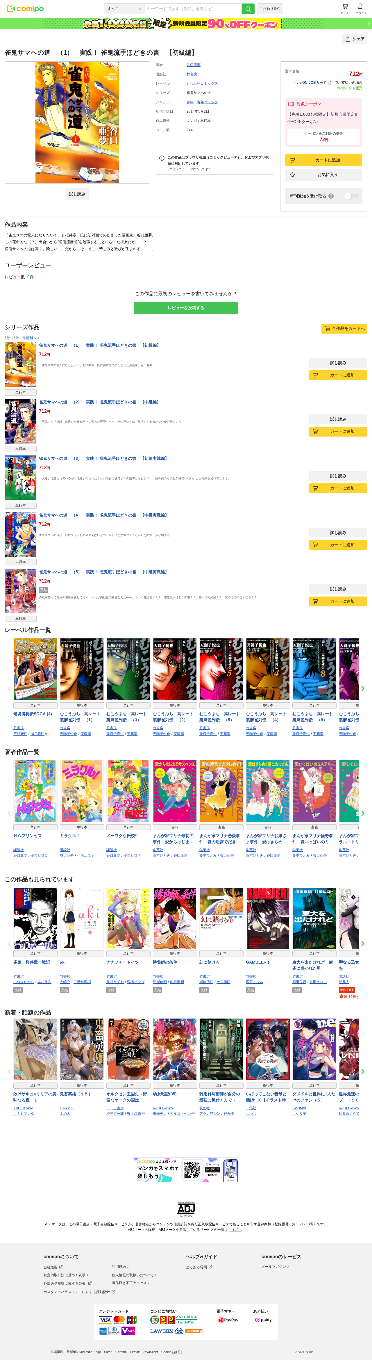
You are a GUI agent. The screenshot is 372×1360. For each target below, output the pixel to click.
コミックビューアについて (187, 169)
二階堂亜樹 (82, 982)
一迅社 (251, 1108)
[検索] (248, 8)
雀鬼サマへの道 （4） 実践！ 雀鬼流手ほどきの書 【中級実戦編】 (104, 515)
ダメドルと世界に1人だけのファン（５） (313, 1097)
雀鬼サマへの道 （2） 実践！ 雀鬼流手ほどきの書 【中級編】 (100, 402)
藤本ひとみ (161, 855)
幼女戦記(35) (165, 1094)
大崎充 (65, 982)
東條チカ (160, 1114)
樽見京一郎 (115, 1114)
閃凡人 (344, 982)
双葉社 (204, 1108)
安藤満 (86, 734)
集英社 (158, 850)
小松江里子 (85, 855)
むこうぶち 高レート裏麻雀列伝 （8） (312, 716)
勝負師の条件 (165, 962)
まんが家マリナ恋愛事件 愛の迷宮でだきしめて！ (219, 839)
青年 (190, 102)
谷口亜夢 (194, 65)
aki (63, 962)
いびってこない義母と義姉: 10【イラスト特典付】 (268, 1097)
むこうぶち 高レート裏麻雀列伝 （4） (266, 716)
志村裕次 (44, 982)
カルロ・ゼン (180, 1114)
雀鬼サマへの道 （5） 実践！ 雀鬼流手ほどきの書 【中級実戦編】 (104, 571)
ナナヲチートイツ (122, 962)
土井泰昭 (223, 982)
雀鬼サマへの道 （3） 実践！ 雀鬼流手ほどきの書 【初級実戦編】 (104, 458)
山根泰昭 (177, 982)
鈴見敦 (344, 1114)
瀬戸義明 (37, 734)
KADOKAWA (23, 1108)
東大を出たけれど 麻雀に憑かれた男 (312, 965)
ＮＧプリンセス (27, 835)
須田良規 (299, 982)
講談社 (18, 850)
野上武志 (134, 1114)
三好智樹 (20, 734)
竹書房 (192, 74)
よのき (65, 1114)
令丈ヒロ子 (132, 855)
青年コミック (207, 102)
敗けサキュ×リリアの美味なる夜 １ (34, 1097)
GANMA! (67, 1108)
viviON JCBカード (311, 83)
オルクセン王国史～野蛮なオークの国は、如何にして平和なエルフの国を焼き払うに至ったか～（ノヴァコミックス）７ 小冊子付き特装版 (127, 1097)
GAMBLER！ (258, 962)
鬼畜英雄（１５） (76, 1094)
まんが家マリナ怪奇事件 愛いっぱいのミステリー (312, 839)
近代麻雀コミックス (202, 83)
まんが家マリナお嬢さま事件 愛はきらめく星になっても (266, 839)
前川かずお (115, 982)
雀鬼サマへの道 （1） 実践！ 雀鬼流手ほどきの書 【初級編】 (100, 345)
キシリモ (299, 1114)
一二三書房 (115, 1108)
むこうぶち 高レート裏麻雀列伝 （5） (219, 716)
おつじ (251, 1114)
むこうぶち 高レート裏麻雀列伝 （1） (80, 716)
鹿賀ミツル (254, 982)
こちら (235, 1230)
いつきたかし (23, 982)
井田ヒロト (318, 982)
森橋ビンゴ (135, 982)
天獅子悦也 (68, 734)
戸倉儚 (228, 1114)
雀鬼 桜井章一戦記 (31, 962)
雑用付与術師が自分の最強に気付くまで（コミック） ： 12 (219, 1097)
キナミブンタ (23, 1114)
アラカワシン (209, 1114)
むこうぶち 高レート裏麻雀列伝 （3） (126, 716)
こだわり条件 (270, 9)
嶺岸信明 (160, 982)
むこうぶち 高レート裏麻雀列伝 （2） (173, 716)
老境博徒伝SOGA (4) (32, 713)
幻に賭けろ (209, 962)
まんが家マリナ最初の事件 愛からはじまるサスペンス (173, 839)
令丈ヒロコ (39, 855)
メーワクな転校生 (122, 835)
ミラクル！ (70, 835)
